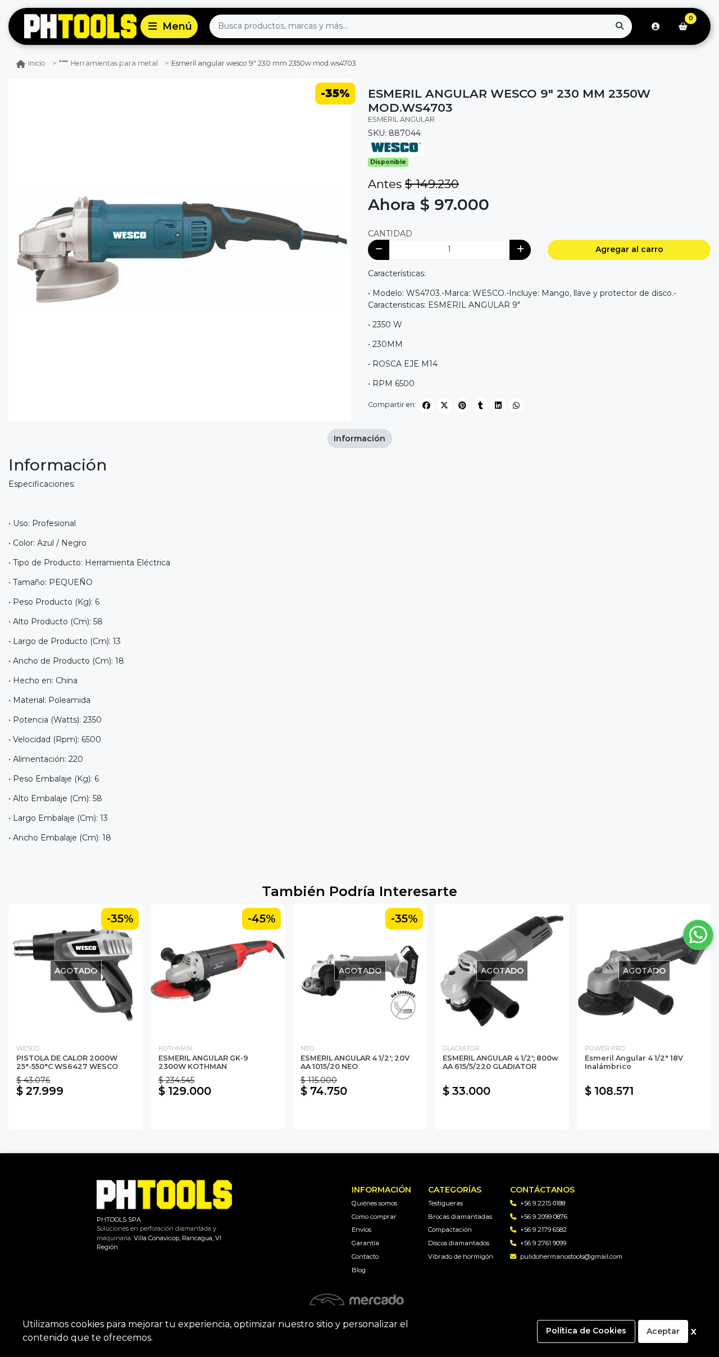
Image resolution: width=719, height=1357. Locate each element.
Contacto (365, 1256)
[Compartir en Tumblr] (480, 405)
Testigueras (445, 1203)
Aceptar (663, 1331)
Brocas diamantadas (460, 1217)
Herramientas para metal (114, 63)
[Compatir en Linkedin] (498, 405)
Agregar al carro (629, 249)
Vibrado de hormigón (460, 1256)
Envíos (361, 1229)
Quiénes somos (374, 1203)
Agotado (75, 1116)
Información (359, 438)
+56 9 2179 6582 (543, 1229)
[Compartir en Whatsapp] (516, 405)
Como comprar (374, 1217)
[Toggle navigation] (169, 26)
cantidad (390, 234)
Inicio (36, 63)
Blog (359, 1270)
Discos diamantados (458, 1243)
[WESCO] (396, 146)
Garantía (365, 1243)
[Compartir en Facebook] (426, 405)
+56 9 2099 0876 (543, 1217)
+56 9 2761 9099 (543, 1243)
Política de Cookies (586, 1331)
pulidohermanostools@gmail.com (571, 1256)
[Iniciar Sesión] (655, 26)
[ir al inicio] (164, 1195)
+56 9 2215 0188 (542, 1203)
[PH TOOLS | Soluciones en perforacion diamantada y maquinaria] (72, 26)
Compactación (450, 1229)
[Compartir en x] (444, 405)
